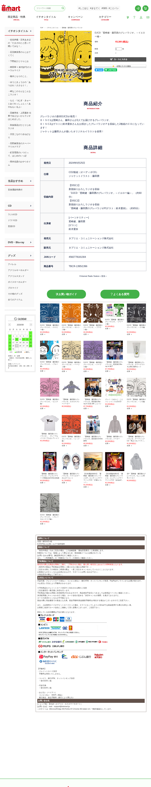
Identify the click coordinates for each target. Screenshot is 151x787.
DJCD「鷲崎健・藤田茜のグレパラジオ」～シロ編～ (136, 401)
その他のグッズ (15, 294)
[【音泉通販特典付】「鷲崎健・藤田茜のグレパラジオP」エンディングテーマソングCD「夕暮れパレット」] (93, 461)
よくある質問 (121, 294)
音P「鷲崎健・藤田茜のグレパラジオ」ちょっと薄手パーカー (136, 476)
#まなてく (95, 8)
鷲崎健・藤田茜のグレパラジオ (72, 27)
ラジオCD (12, 214)
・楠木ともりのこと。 (18, 76)
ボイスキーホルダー (17, 282)
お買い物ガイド (67, 294)
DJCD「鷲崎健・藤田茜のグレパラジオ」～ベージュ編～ (71, 364)
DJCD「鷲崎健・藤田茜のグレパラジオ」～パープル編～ (92, 364)
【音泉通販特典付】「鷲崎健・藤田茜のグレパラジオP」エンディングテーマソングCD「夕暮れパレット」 (92, 478)
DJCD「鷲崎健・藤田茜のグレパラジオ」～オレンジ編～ (71, 327)
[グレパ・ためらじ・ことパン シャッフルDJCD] (114, 387)
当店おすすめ (15, 181)
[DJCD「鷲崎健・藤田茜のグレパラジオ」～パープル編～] (93, 350)
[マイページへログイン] (138, 8)
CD (10, 205)
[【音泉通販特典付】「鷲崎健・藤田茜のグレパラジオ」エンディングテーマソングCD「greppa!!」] (114, 461)
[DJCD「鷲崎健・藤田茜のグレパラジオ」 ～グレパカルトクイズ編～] (49, 502)
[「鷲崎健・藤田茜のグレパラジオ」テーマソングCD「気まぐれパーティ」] (136, 424)
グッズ (11, 255)
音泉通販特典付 (15, 189)
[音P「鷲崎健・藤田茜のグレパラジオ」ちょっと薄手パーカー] (136, 461)
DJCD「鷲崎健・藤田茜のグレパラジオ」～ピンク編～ (49, 401)
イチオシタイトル (52, 27)
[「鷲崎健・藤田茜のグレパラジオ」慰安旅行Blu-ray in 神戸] (114, 350)
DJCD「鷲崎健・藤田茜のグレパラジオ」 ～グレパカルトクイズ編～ (49, 517)
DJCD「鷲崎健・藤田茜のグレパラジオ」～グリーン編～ (114, 322)
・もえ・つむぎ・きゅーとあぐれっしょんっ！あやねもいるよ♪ (19, 103)
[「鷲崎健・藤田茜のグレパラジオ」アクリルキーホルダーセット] (71, 461)
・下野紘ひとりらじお (18, 61)
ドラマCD (12, 220)
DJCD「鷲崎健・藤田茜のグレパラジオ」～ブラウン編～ (92, 327)
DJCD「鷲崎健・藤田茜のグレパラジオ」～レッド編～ (71, 439)
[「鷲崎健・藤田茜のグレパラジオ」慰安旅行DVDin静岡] (93, 424)
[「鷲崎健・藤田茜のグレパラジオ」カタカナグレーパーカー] (71, 387)
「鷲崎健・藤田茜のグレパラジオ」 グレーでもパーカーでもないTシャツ (49, 436)
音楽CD (11, 226)
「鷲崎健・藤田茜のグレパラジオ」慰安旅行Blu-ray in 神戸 (114, 364)
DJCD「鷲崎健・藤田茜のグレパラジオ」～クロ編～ (136, 327)
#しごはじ (84, 8)
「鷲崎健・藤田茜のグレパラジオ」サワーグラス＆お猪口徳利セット (136, 364)
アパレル (12, 264)
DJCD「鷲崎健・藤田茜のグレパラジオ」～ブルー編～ (49, 364)
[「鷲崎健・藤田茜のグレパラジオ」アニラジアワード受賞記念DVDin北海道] (49, 461)
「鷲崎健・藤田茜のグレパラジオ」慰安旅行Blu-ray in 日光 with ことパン (92, 401)
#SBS (104, 8)
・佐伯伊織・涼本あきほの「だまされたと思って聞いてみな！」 (19, 42)
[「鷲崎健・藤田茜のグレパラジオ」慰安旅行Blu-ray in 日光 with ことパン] (93, 387)
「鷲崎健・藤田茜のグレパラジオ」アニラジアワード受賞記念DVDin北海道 (49, 476)
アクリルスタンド (16, 276)
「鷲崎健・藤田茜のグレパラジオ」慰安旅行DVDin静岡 (93, 439)
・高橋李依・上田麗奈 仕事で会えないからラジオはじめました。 (19, 116)
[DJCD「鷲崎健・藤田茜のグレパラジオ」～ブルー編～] (49, 350)
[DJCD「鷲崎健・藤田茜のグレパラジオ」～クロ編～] (136, 313)
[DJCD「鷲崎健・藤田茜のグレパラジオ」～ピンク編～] (49, 387)
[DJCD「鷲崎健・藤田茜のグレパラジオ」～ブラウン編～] (93, 313)
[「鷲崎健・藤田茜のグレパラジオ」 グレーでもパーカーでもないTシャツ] (49, 423)
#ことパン (114, 8)
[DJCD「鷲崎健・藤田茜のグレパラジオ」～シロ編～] (136, 387)
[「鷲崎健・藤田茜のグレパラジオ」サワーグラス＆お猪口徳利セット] (136, 350)
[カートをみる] (145, 8)
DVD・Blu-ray (16, 242)
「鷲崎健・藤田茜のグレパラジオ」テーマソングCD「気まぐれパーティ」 (136, 439)
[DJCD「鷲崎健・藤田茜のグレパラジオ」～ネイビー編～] (49, 313)
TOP (41, 27)
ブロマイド (13, 288)
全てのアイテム (15, 299)
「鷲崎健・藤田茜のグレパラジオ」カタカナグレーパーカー (71, 401)
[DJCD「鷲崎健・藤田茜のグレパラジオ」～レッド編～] (71, 424)
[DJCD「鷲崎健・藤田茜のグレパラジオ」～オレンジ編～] (71, 313)
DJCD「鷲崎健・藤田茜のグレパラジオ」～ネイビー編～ (49, 327)
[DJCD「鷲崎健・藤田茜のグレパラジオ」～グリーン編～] (114, 310)
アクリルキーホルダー (18, 270)
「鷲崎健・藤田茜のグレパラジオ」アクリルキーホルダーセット (71, 476)
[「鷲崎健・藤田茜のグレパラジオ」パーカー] (114, 424)
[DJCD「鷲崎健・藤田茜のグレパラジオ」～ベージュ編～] (71, 350)
